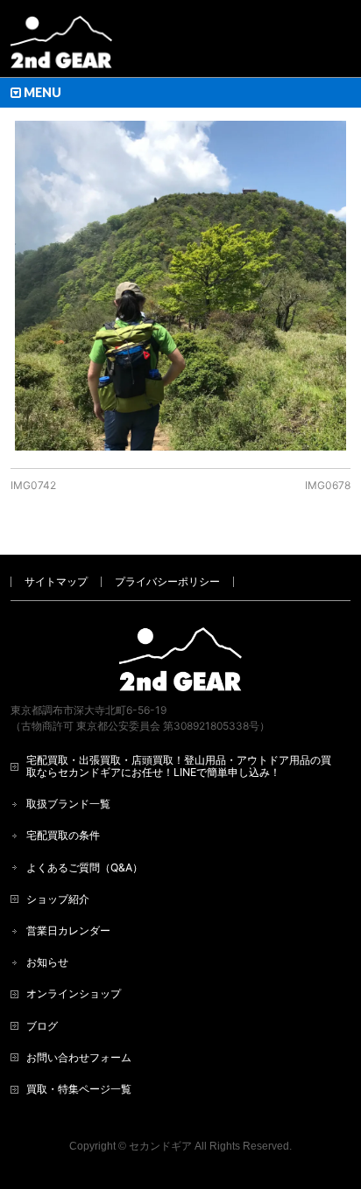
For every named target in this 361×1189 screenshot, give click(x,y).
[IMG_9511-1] (180, 286)
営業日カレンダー (68, 930)
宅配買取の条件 (63, 835)
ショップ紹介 (57, 899)
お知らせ (47, 962)
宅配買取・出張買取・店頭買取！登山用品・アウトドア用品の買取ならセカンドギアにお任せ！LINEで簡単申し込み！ (178, 766)
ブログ (42, 1025)
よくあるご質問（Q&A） (84, 867)
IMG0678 (327, 485)
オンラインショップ (73, 993)
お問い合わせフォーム (78, 1057)
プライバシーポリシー (167, 581)
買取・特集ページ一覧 (78, 1088)
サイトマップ (56, 581)
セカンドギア (160, 1146)
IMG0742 (33, 485)
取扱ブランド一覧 (68, 803)
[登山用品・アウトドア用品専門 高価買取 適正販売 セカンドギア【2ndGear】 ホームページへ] (61, 48)
